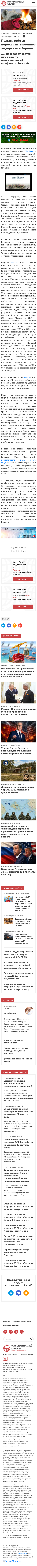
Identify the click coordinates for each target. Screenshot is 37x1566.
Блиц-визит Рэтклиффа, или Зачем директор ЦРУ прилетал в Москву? (18, 872)
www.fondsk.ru (22, 1553)
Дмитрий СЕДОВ (14, 745)
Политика (28, 33)
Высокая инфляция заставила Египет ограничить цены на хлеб (23, 922)
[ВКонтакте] (9, 127)
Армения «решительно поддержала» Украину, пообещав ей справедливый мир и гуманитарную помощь (16, 1175)
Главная (6, 1322)
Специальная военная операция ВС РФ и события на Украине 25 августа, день (18, 1228)
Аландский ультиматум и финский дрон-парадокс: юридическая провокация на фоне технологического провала (17, 831)
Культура (7, 1325)
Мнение (6, 1000)
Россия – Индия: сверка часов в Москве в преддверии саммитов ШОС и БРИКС (18, 712)
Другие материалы (11, 636)
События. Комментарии (13, 1072)
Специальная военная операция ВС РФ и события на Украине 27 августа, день (24, 938)
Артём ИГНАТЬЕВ (15, 33)
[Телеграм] (3, 127)
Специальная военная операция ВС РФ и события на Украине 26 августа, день (18, 1206)
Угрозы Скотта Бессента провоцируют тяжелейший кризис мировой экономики (16, 751)
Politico (14, 262)
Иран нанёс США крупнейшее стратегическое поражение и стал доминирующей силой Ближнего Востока (17, 672)
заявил (26, 377)
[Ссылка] (19, 127)
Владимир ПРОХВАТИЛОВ (17, 665)
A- (18, 36)
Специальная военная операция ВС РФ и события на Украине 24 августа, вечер (18, 1263)
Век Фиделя (10, 1013)
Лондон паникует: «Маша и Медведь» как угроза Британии (17, 1051)
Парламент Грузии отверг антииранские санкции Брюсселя (16, 1252)
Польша (5, 619)
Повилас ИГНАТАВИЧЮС (17, 784)
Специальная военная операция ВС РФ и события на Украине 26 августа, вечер (18, 987)
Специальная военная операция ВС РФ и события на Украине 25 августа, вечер (18, 1217)
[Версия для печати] (24, 36)
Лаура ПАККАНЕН (15, 823)
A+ (15, 36)
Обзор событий (17, 916)
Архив (30, 1354)
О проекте (7, 1354)
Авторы (15, 1354)
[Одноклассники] (14, 127)
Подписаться (23, 90)
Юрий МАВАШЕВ (14, 706)
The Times (29, 151)
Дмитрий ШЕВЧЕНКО (16, 866)
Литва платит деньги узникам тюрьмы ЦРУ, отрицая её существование (17, 790)
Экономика (26, 1322)
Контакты (23, 1354)
